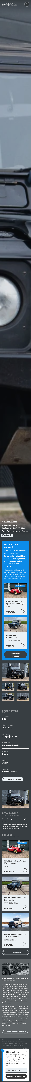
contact (19, 824)
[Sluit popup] (26, 1051)
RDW (14, 772)
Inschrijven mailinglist (16, 1076)
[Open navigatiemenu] (27, 4)
